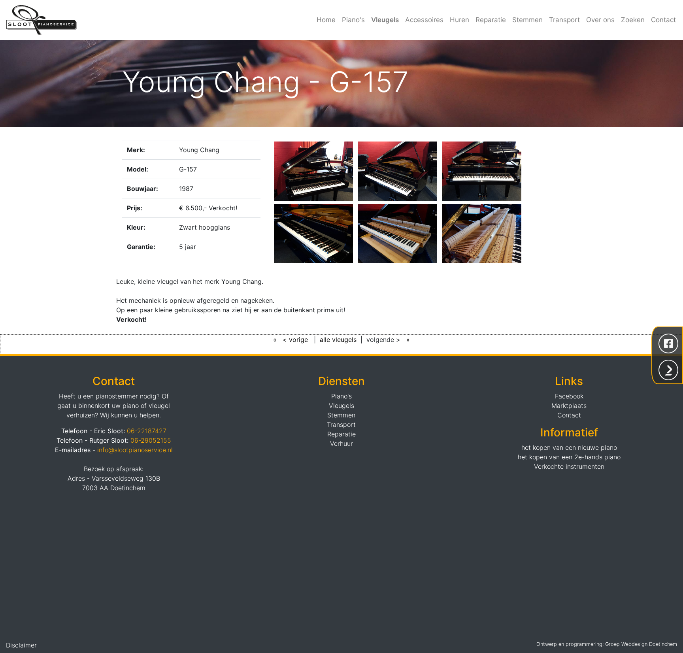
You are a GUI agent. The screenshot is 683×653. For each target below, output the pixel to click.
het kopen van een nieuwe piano (569, 447)
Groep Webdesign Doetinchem (641, 644)
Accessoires (424, 20)
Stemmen (527, 20)
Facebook (569, 396)
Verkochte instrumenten (569, 466)
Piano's (353, 20)
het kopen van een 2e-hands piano (569, 457)
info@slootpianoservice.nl (135, 450)
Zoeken (633, 20)
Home (326, 20)
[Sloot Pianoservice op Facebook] (668, 343)
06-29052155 (150, 440)
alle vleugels (338, 339)
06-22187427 (146, 431)
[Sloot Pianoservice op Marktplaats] (668, 369)
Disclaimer (21, 645)
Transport (564, 20)
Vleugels (385, 20)
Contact (663, 20)
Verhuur (341, 443)
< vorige (296, 339)
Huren (459, 20)
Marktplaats (569, 406)
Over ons (600, 20)
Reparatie (490, 20)
